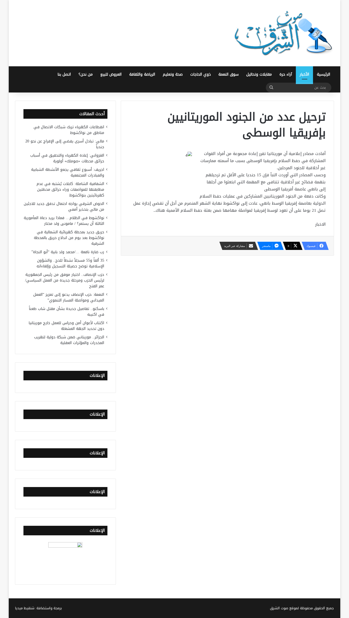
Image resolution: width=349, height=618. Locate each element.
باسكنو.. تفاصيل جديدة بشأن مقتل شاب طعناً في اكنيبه (66, 311)
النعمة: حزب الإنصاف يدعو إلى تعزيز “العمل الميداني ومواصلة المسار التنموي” (68, 297)
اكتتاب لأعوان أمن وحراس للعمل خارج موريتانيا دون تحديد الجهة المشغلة (66, 326)
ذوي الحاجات (200, 74)
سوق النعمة (228, 74)
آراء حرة (285, 74)
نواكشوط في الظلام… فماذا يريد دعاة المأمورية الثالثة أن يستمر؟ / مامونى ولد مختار (64, 220)
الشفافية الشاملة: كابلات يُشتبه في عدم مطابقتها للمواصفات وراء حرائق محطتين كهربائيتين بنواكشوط (70, 189)
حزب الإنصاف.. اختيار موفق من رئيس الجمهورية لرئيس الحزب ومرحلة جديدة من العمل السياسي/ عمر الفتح (64, 280)
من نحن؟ (86, 74)
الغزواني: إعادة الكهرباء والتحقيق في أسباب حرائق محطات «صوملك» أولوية (67, 158)
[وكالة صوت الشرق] (283, 33)
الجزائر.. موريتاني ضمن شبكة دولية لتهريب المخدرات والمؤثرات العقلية (69, 340)
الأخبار (304, 74)
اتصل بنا (64, 74)
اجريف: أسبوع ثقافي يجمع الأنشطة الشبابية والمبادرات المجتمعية (67, 172)
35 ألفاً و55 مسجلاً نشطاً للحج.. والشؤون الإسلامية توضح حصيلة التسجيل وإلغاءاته (70, 263)
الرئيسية (323, 74)
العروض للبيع (111, 74)
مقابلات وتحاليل (259, 74)
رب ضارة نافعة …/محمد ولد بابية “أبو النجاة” (67, 252)
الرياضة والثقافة (142, 74)
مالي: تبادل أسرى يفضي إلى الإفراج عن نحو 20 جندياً (64, 144)
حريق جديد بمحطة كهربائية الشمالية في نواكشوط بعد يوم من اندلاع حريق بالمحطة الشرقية (69, 238)
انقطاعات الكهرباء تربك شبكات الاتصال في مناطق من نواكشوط (69, 130)
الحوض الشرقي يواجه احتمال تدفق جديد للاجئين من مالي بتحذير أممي (64, 206)
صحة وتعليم (173, 74)
